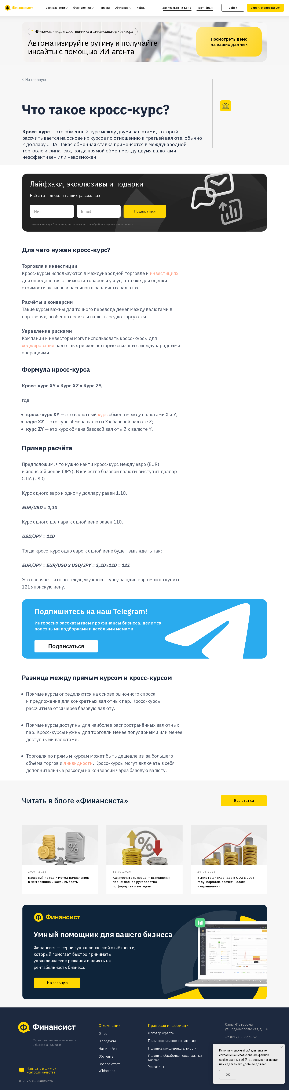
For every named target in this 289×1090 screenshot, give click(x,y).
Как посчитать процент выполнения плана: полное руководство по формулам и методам (142, 882)
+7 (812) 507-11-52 (241, 1037)
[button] (21, 1070)
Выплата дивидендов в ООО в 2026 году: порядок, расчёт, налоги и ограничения (225, 882)
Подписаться (145, 211)
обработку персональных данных (112, 224)
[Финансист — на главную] (19, 8)
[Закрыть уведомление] (281, 1047)
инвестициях (164, 273)
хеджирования (38, 345)
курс (103, 414)
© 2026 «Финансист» (36, 1081)
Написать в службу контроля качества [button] (41, 1070)
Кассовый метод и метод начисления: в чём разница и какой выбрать (58, 880)
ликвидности (78, 763)
